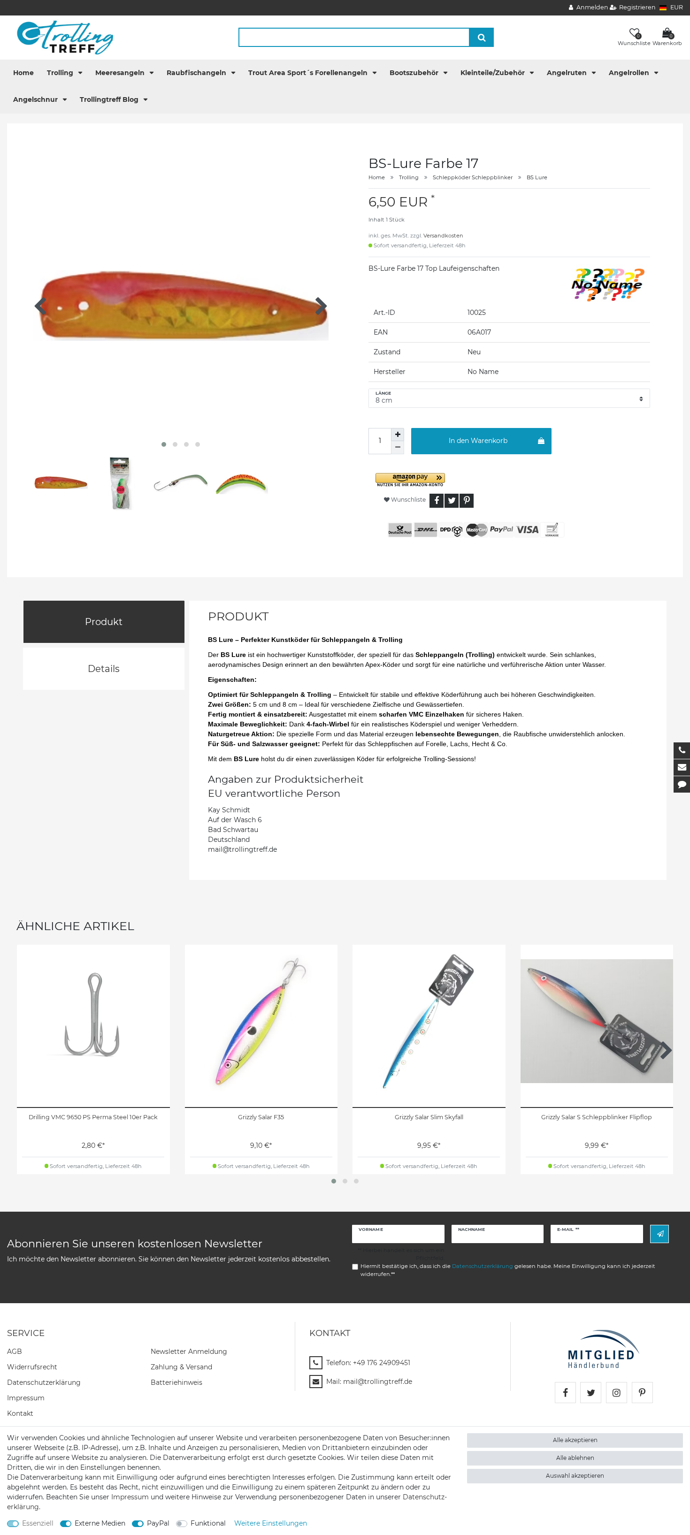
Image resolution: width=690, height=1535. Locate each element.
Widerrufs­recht (32, 1367)
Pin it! (467, 501)
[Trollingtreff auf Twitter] (591, 1392)
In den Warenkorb (478, 440)
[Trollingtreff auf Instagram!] (616, 1392)
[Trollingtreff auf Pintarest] (642, 1392)
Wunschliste (408, 499)
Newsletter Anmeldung (189, 1351)
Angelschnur (36, 99)
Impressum (26, 1398)
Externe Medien (100, 1523)
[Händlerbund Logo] (604, 1348)
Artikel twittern (452, 501)
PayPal (158, 1523)
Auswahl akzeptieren (575, 1475)
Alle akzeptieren (575, 1439)
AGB (14, 1351)
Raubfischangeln (197, 73)
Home (23, 73)
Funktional (208, 1523)
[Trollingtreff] (61, 37)
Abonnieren (659, 1234)
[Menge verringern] (397, 447)
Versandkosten (443, 235)
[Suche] (482, 37)
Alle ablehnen (575, 1457)
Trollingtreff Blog (110, 99)
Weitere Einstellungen (270, 1523)
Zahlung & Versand (181, 1367)
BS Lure (537, 177)
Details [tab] (104, 668)
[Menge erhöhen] (397, 434)
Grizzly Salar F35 (261, 1117)
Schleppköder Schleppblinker (473, 177)
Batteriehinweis (176, 1382)
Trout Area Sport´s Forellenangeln (308, 73)
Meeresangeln (120, 73)
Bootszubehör (415, 73)
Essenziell (38, 1523)
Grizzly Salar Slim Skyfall (429, 1117)
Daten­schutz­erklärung (44, 1382)
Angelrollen (630, 73)
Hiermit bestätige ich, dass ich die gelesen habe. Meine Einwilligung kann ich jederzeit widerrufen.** (507, 1270)
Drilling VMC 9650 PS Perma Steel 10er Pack (93, 1117)
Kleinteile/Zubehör (493, 73)
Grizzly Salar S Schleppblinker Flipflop (596, 1117)
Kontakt (20, 1413)
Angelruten (568, 73)
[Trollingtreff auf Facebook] (565, 1392)
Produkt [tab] (104, 621)
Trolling (61, 73)
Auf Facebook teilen (436, 501)
